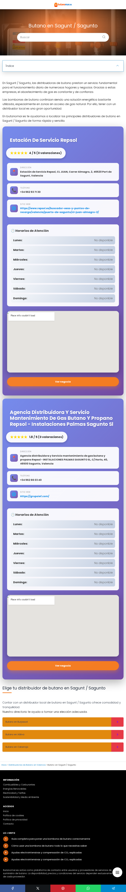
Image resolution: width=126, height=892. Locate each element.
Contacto (8, 823)
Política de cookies (13, 815)
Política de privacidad (15, 819)
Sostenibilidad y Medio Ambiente (21, 797)
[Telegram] (113, 888)
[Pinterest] (63, 888)
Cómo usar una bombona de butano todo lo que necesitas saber (49, 845)
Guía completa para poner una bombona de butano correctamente (50, 838)
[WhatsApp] (88, 888)
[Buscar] (103, 36)
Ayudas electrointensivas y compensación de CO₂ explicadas (46, 852)
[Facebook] (12, 888)
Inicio (6, 811)
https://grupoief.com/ (34, 496)
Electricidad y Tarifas (14, 793)
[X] (37, 888)
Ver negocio (63, 381)
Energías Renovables (14, 788)
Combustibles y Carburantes (19, 784)
